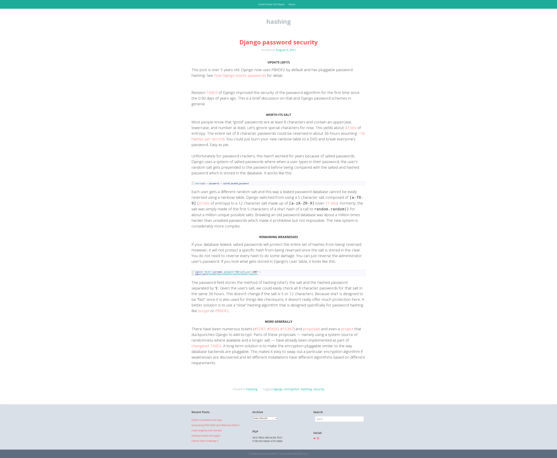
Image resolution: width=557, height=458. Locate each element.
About (292, 4)
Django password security (278, 42)
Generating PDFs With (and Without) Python (215, 425)
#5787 (259, 328)
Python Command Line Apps (206, 420)
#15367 (287, 328)
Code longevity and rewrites (206, 430)
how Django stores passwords (240, 75)
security (318, 389)
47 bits (350, 127)
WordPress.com (300, 453)
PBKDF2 (222, 310)
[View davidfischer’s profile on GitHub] (318, 438)
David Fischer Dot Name (271, 4)
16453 (212, 92)
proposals (311, 328)
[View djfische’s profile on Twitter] (314, 438)
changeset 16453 (206, 345)
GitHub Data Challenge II (204, 440)
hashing (306, 389)
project (347, 328)
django (278, 389)
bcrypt (203, 310)
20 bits (204, 203)
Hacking (251, 389)
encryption (291, 389)
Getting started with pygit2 (206, 435)
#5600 (272, 328)
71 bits (331, 203)
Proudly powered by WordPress (263, 453)
